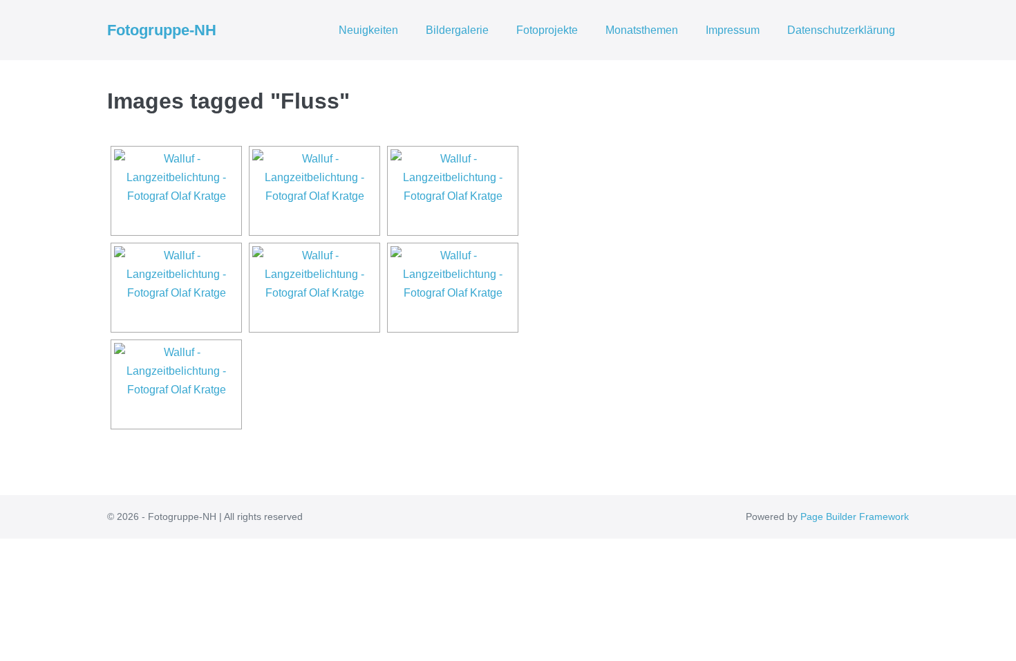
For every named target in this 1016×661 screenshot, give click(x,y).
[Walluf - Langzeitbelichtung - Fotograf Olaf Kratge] (176, 190)
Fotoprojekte (547, 30)
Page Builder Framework (854, 516)
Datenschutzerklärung (841, 30)
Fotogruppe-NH (161, 30)
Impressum (733, 30)
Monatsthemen (641, 30)
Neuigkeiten (368, 30)
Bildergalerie (457, 30)
